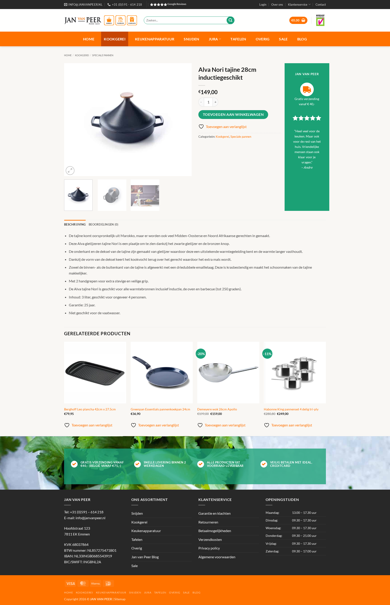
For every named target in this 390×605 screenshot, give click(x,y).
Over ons (277, 4)
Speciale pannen (102, 55)
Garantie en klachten (214, 513)
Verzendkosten (210, 539)
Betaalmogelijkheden (214, 530)
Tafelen (238, 39)
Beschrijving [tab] (75, 224)
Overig (263, 39)
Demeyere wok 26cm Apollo (217, 409)
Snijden (191, 39)
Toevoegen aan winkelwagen (233, 114)
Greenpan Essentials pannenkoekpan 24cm (160, 409)
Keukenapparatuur (154, 39)
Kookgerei (114, 39)
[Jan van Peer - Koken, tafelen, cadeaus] (100, 20)
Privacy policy (209, 548)
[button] (262, 4)
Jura (213, 39)
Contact (321, 4)
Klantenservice (297, 4)
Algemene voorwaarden (216, 557)
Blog (302, 39)
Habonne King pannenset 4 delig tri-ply (291, 409)
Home (88, 39)
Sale (283, 39)
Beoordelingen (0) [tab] (103, 224)
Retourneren (208, 522)
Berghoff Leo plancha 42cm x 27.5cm (90, 409)
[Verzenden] (230, 20)
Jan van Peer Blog (145, 557)
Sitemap (119, 599)
